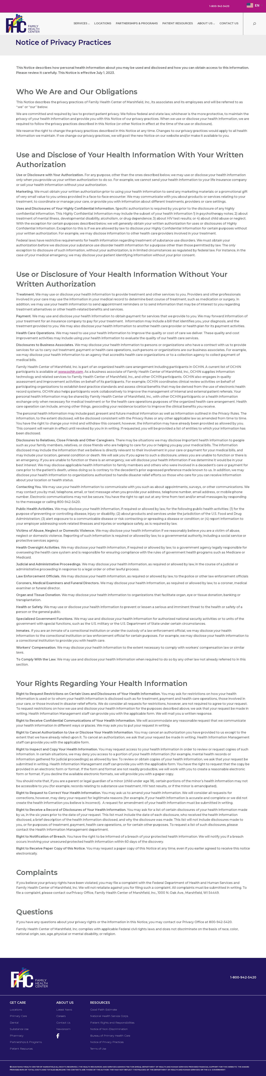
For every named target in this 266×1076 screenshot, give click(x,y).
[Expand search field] (254, 24)
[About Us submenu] (214, 23)
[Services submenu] (89, 23)
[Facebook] (58, 1035)
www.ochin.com (70, 372)
